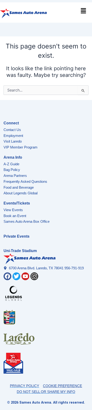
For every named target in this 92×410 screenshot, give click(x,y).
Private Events (16, 236)
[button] (83, 11)
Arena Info (13, 157)
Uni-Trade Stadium (20, 251)
